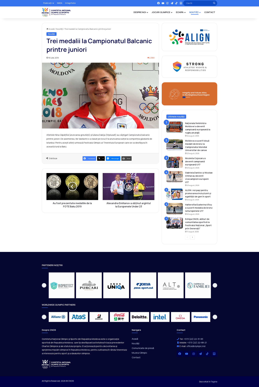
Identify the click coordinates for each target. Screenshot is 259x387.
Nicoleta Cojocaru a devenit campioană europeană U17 (195, 161)
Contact (136, 357)
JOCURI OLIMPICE (161, 12)
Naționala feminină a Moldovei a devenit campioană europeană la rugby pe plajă (197, 128)
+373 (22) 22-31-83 (193, 339)
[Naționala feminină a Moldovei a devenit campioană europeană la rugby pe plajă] (174, 127)
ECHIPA (179, 12)
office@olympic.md (196, 346)
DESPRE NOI (140, 12)
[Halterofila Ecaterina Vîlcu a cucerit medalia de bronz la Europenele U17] (174, 208)
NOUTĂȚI (193, 12)
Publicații (47, 3)
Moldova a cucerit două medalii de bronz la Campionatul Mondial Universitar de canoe (197, 145)
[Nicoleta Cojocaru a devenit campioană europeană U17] (174, 162)
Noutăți (59, 29)
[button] (44, 285)
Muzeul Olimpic (139, 352)
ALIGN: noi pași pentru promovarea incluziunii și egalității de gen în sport (198, 193)
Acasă (51, 29)
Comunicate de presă (143, 348)
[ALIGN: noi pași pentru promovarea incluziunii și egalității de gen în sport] (174, 194)
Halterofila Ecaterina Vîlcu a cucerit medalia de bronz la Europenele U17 (199, 207)
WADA (59, 3)
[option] (61, 285)
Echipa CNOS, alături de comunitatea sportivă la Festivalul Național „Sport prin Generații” (198, 224)
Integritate (70, 3)
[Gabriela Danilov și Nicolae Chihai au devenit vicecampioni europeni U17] (174, 176)
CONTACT (209, 12)
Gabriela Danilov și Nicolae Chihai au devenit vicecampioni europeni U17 (199, 177)
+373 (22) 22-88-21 (197, 342)
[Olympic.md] (56, 12)
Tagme (214, 381)
